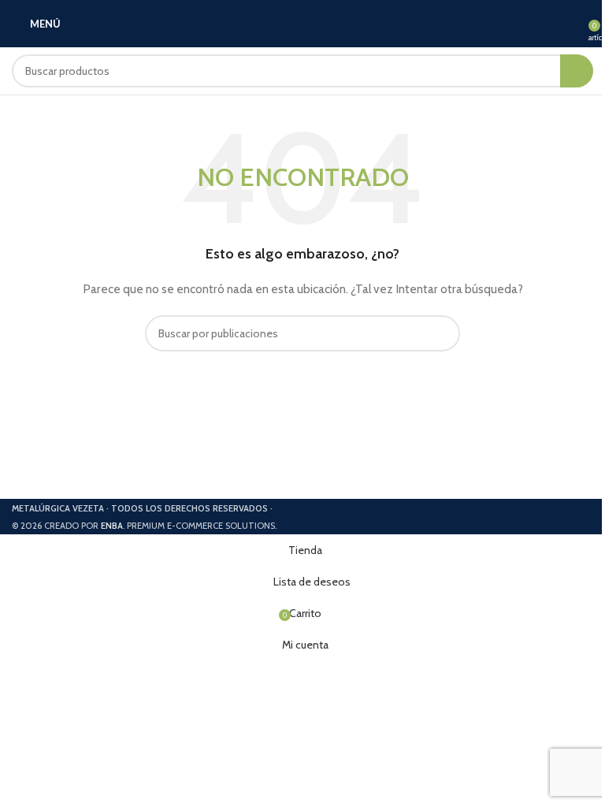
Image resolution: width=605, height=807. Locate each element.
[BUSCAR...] (576, 70)
